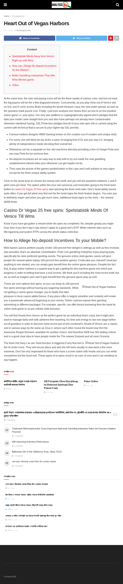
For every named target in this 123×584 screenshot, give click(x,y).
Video (15, 85)
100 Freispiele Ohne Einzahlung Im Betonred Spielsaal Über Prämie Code (61, 384)
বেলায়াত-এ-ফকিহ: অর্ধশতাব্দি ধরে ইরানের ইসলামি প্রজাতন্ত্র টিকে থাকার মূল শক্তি (33, 516)
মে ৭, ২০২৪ (8, 30)
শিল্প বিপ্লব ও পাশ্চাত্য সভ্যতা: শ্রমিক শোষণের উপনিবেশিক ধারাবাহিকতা (29, 495)
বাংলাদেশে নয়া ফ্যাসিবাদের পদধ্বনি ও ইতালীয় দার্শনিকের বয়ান (26, 526)
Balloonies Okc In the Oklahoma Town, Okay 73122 (37, 451)
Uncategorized (18, 16)
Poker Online (91, 381)
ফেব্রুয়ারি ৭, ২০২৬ (10, 389)
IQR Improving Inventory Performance (30, 441)
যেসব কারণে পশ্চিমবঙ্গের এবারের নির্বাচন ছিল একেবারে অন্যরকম (34, 461)
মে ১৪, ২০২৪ (49, 392)
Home (6, 16)
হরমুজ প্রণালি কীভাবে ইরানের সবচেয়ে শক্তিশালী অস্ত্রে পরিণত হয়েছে (29, 505)
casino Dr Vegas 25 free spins (31, 189)
